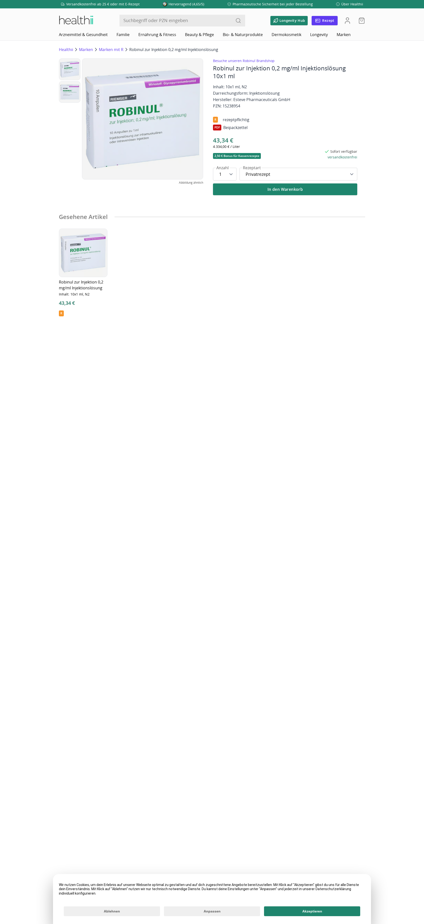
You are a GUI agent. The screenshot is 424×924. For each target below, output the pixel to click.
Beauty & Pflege (199, 34)
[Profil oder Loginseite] (347, 20)
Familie (123, 34)
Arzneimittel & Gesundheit (83, 34)
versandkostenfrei (342, 157)
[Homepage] (75, 20)
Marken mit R (111, 49)
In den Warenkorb (285, 189)
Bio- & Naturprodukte (243, 34)
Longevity (319, 34)
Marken (344, 34)
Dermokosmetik (286, 34)
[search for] (238, 21)
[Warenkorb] (360, 20)
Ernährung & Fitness (157, 34)
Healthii (66, 49)
